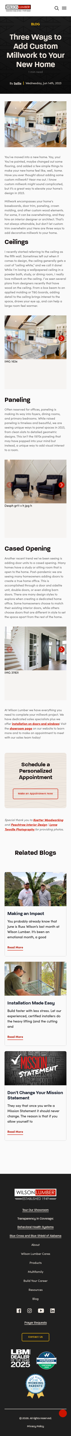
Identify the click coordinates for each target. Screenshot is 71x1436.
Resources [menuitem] (36, 1290)
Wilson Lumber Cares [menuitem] (35, 1254)
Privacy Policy (35, 1426)
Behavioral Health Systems (35, 1227)
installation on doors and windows (35, 723)
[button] (62, 338)
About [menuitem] (35, 1245)
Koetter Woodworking (48, 820)
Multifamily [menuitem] (35, 1272)
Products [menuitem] (36, 1263)
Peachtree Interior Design (29, 824)
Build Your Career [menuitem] (35, 1281)
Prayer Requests (35, 1322)
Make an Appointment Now (35, 793)
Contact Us (35, 1337)
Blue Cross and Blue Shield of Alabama (35, 1236)
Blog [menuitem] (35, 1299)
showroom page (21, 728)
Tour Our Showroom (35, 1210)
